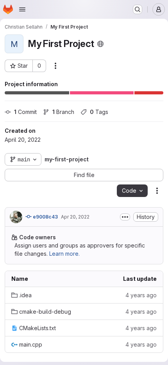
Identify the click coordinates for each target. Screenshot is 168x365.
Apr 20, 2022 (75, 217)
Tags (99, 111)
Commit (25, 111)
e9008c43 (45, 217)
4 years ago (141, 295)
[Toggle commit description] (125, 216)
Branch (63, 111)
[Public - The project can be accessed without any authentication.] (100, 44)
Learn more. (64, 253)
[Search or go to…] (137, 9)
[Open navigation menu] (22, 9)
